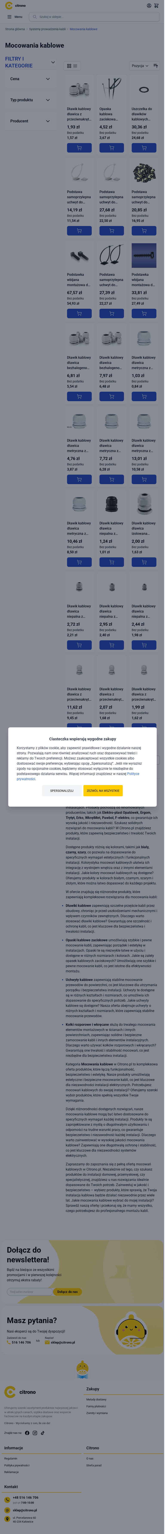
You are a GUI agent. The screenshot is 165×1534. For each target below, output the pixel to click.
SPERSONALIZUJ (61, 790)
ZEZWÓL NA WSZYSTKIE (103, 790)
